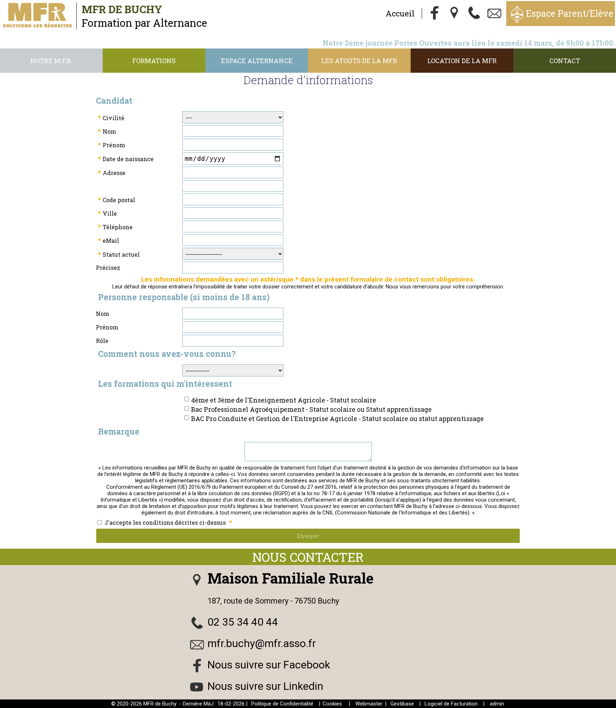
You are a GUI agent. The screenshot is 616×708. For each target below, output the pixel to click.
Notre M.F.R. (51, 60)
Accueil (400, 13)
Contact (564, 60)
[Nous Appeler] (474, 13)
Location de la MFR (462, 60)
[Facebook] (434, 13)
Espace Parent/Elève (569, 13)
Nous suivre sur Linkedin (265, 686)
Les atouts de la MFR (359, 60)
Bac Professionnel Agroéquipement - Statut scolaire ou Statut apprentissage (311, 409)
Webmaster (369, 704)
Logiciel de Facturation (451, 704)
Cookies (332, 704)
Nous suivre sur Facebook (268, 664)
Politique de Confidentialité (282, 704)
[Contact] (494, 13)
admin (497, 704)
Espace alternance (257, 60)
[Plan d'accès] (454, 13)
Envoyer (308, 535)
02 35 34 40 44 (242, 622)
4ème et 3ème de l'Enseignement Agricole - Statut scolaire (283, 400)
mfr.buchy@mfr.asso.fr (261, 643)
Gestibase (402, 704)
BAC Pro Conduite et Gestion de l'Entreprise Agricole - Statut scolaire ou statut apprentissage (337, 418)
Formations (154, 60)
